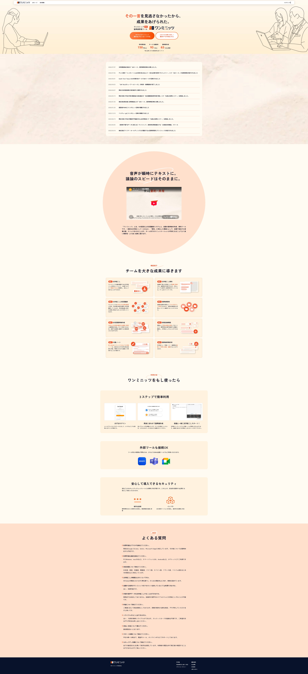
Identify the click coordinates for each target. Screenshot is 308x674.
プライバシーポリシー (181, 666)
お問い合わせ (194, 669)
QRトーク (34, 2)
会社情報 (42, 2)
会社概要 (193, 664)
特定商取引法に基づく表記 (182, 664)
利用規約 (193, 666)
